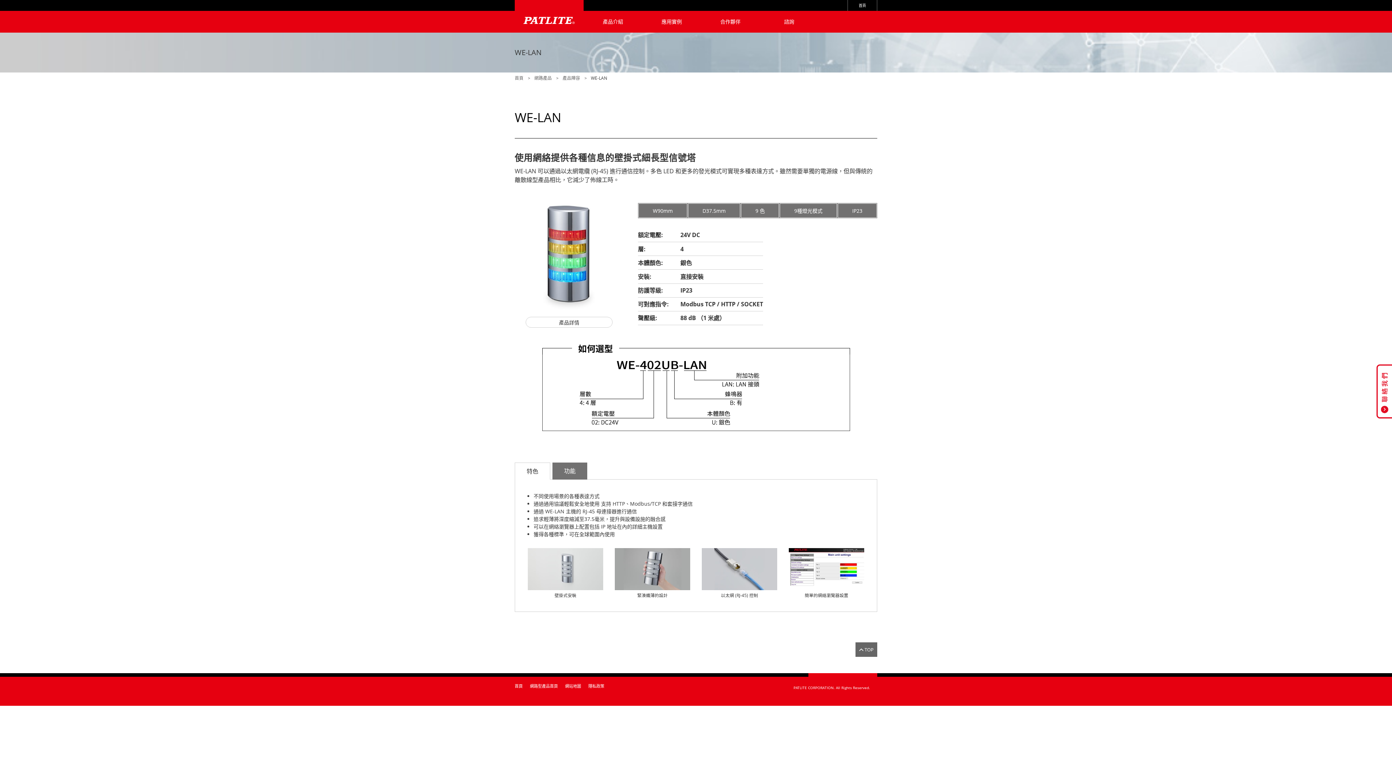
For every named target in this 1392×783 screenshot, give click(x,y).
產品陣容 (571, 78)
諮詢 (789, 21)
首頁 (862, 5)
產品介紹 (613, 21)
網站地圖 (573, 686)
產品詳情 (569, 322)
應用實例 (672, 21)
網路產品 (543, 78)
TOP (869, 649)
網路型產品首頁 (544, 686)
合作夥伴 (730, 21)
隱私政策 (596, 686)
